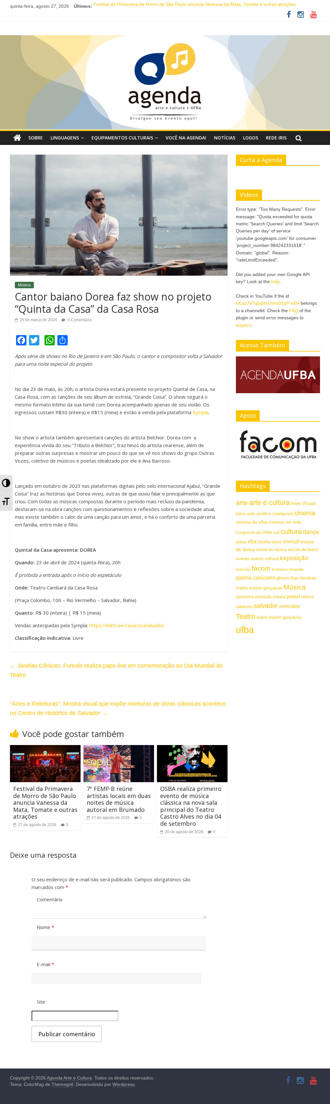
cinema (305, 512)
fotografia (296, 569)
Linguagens (65, 138)
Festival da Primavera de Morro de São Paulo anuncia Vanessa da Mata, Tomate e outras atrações (194, 6)
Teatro (245, 616)
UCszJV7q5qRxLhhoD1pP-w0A (267, 303)
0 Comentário (79, 320)
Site (41, 1001)
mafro (242, 587)
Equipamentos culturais (122, 138)
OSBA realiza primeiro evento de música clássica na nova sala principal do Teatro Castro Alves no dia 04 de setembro (190, 806)
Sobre (35, 138)
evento (243, 558)
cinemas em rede (285, 522)
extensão (243, 569)
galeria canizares (255, 577)
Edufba (264, 542)
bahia (241, 514)
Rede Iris (276, 138)
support (243, 325)
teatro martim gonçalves (279, 617)
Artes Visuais (303, 503)
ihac (294, 578)
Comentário (50, 899)
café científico (259, 514)
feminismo (280, 569)
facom (261, 568)
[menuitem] (6, 484)
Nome (45, 927)
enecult (291, 541)
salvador (266, 605)
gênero (283, 578)
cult (276, 532)
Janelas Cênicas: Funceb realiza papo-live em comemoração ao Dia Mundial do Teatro (116, 670)
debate (241, 542)
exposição (294, 558)
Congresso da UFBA (254, 532)
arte (242, 502)
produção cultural (270, 597)
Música (24, 285)
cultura (291, 531)
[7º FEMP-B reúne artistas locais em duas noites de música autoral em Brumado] (118, 749)
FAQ (293, 310)
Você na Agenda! (186, 138)
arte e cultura (269, 502)
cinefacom (282, 513)
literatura (308, 578)
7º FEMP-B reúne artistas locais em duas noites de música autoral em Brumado (119, 799)
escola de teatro (303, 549)
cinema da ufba (251, 522)
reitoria (307, 597)
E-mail (45, 964)
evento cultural (264, 558)
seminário (289, 606)
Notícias (224, 138)
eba (252, 541)
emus (276, 542)
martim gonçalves (265, 588)
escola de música (271, 550)
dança (311, 532)
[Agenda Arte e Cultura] (165, 82)
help (275, 281)
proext (293, 596)
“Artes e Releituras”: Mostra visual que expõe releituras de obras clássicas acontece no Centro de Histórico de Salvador (118, 708)
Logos (250, 138)
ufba (245, 629)
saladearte (244, 606)
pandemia (245, 597)
